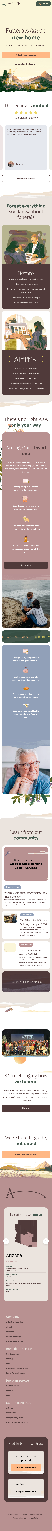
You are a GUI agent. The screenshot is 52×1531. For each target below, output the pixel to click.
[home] (15, 4)
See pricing (26, 565)
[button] (43, 3)
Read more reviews (26, 178)
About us (26, 1108)
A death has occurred (26, 55)
